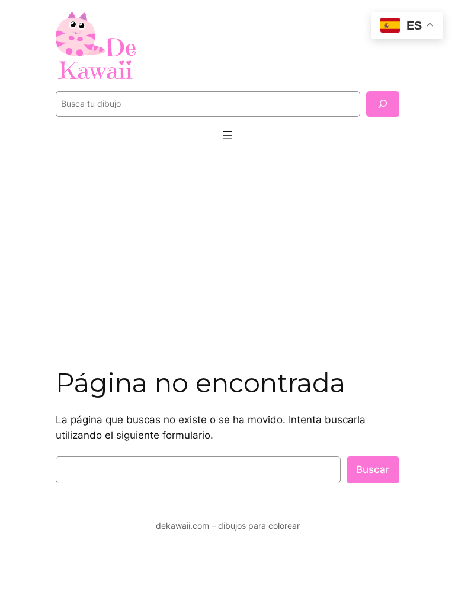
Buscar (373, 469)
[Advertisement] (227, 248)
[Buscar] (382, 104)
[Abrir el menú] (227, 135)
